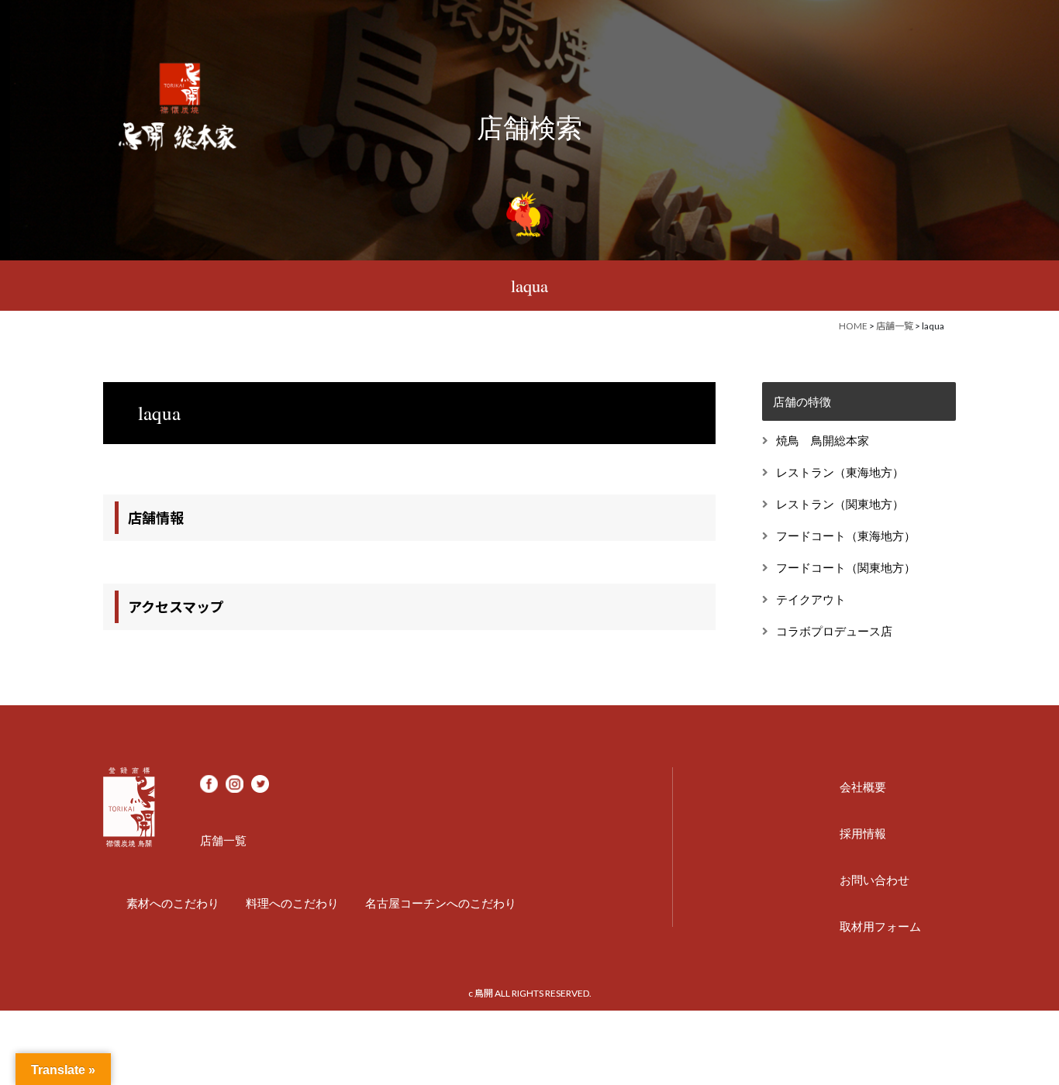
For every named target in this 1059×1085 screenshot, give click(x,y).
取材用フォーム (880, 926)
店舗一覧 (894, 326)
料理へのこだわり (292, 903)
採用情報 (863, 833)
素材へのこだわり (172, 903)
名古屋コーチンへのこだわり (440, 903)
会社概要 (863, 786)
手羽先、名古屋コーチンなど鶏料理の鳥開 (178, 104)
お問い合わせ (874, 879)
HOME (853, 326)
